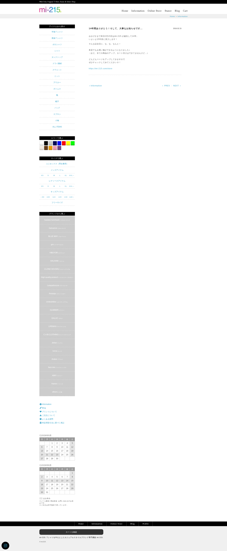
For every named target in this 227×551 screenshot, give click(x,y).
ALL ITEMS (57, 127)
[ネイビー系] (55, 143)
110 (54, 197)
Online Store (155, 11)
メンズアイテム (57, 170)
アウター (57, 82)
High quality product (57, 277)
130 (65, 197)
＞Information (95, 86)
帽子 (57, 101)
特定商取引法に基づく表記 (53, 423)
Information (138, 11)
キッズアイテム (57, 192)
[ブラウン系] (46, 148)
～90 (42, 197)
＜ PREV (166, 86)
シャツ (57, 51)
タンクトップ (57, 57)
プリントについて (49, 412)
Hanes (57, 384)
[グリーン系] (73, 143)
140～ (71, 197)
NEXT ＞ (177, 86)
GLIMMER (57, 310)
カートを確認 (71, 532)
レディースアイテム (57, 181)
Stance (168, 11)
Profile (146, 524)
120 (60, 197)
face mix (57, 367)
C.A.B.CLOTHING (57, 335)
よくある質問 (47, 419)
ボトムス (57, 89)
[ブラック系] (46, 143)
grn (57, 244)
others (57, 392)
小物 (57, 120)
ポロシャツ (57, 44)
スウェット (57, 70)
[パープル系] (59, 148)
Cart (185, 11)
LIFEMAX (57, 326)
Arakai (57, 359)
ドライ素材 (57, 63)
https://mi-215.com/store (100, 69)
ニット (57, 76)
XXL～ (71, 175)
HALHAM (57, 261)
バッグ (57, 108)
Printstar (57, 294)
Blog (177, 11)
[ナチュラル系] (42, 148)
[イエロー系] (68, 143)
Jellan (57, 343)
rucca (57, 351)
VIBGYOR (57, 253)
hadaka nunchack (57, 220)
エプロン (57, 114)
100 (48, 197)
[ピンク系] (55, 148)
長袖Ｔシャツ (57, 38)
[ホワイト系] (42, 143)
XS (42, 175)
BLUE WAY (57, 236)
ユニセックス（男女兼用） (57, 164)
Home (125, 11)
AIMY (57, 375)
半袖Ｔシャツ (57, 32)
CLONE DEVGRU (57, 269)
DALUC (57, 318)
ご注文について (48, 415)
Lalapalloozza (57, 285)
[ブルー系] (59, 143)
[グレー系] (50, 143)
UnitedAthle (57, 302)
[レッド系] (64, 143)
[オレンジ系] (50, 148)
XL (66, 175)
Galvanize (57, 228)
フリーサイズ (57, 202)
